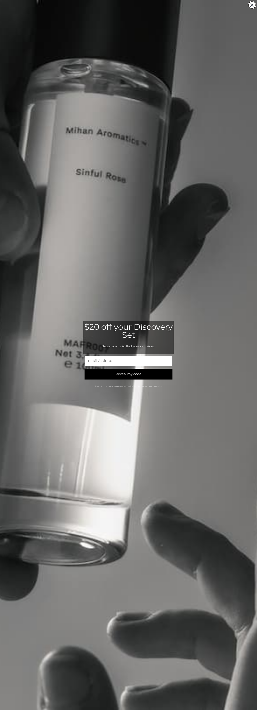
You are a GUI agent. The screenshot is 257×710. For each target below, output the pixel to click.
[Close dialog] (251, 5)
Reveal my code (128, 374)
